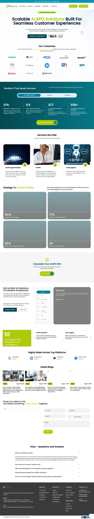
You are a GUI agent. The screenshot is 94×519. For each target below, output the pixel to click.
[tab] (29, 95)
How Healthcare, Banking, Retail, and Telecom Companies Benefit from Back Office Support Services (35, 388)
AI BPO (38, 167)
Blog (5, 383)
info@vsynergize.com (84, 492)
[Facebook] (82, 517)
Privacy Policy (26, 517)
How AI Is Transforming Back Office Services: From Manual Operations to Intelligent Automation (56, 389)
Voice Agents (71, 167)
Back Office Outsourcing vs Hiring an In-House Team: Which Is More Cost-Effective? (80, 388)
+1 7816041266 (82, 490)
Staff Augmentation (13, 167)
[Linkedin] (87, 517)
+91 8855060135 (55, 1)
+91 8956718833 (83, 501)
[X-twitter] (85, 517)
